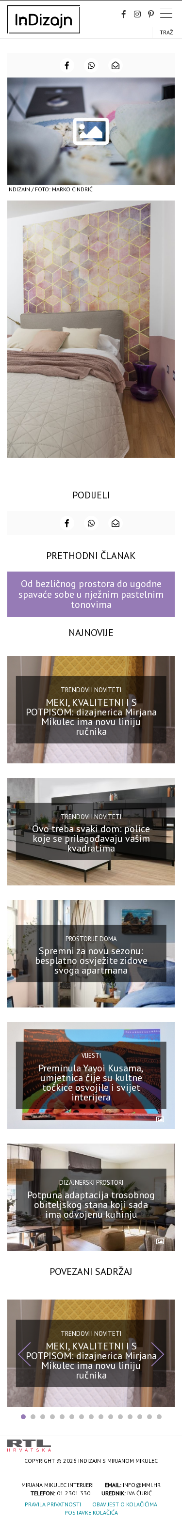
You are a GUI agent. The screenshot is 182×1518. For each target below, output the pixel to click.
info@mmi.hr (142, 1484)
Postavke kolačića (91, 1512)
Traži (167, 32)
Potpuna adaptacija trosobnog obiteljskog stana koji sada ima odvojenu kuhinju (91, 1204)
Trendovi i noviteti (91, 690)
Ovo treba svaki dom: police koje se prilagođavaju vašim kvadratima (91, 838)
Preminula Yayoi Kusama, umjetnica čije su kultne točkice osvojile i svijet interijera (91, 1082)
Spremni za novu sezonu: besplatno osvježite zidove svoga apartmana (91, 960)
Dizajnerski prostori (91, 1182)
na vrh (165, 1442)
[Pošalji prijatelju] (115, 65)
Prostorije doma (91, 938)
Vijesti (91, 1056)
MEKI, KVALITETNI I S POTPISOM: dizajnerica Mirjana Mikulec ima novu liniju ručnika (91, 716)
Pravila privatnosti (53, 1504)
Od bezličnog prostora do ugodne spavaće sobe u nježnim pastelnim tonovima (91, 594)
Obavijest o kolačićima (124, 1504)
